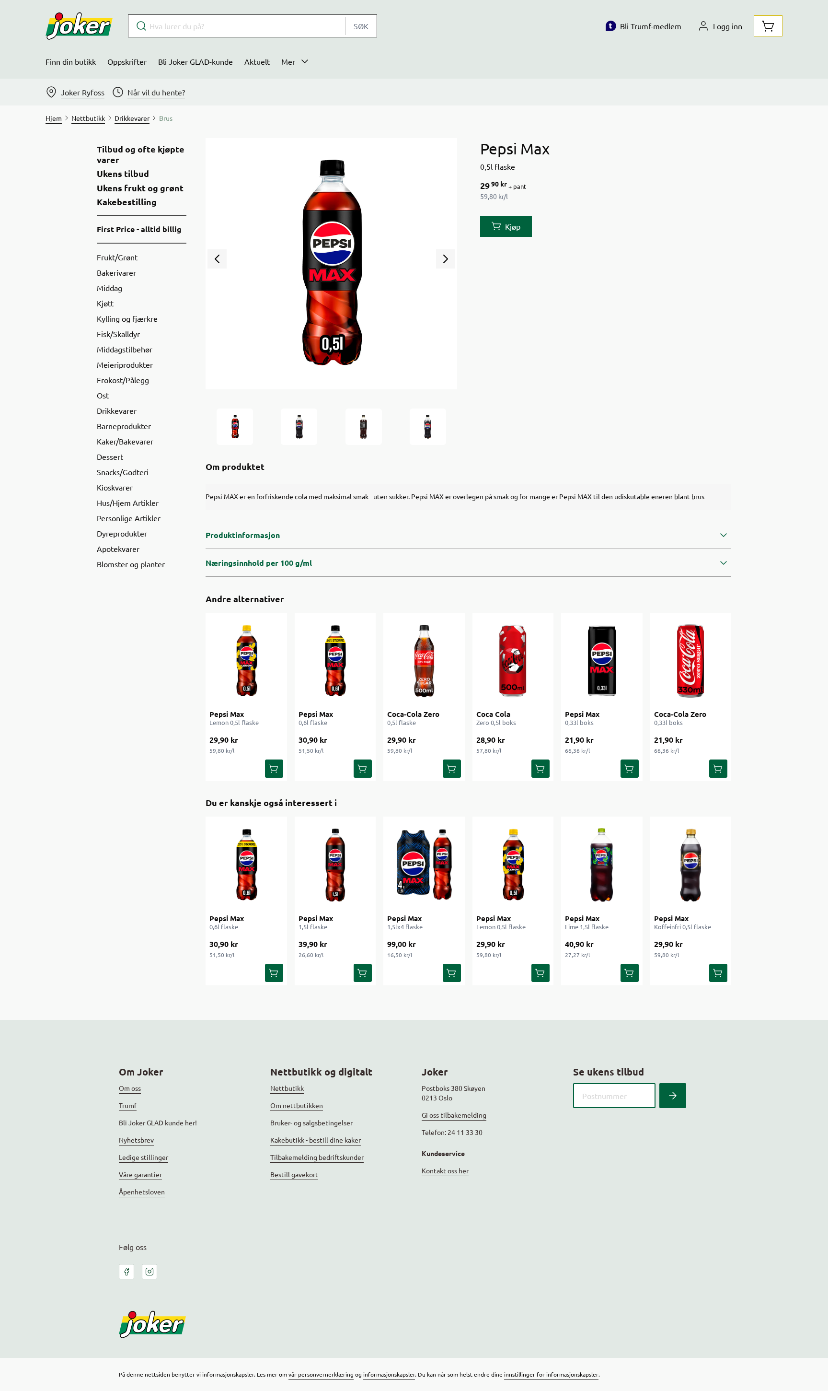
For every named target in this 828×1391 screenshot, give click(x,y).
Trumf (128, 1105)
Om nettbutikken (296, 1105)
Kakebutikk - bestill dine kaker (315, 1139)
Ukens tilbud (123, 173)
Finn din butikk (71, 61)
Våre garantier (140, 1174)
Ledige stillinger (143, 1157)
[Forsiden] (299, 427)
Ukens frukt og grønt (140, 188)
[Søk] (672, 1095)
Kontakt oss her (445, 1170)
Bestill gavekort (294, 1174)
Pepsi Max (226, 714)
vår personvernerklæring (321, 1374)
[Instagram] (149, 1271)
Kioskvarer (115, 487)
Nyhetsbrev (136, 1139)
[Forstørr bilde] (331, 263)
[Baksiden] (363, 427)
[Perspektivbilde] (428, 427)
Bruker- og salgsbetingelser (311, 1122)
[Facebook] (126, 1271)
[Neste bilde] (445, 259)
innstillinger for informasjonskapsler (551, 1374)
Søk (361, 26)
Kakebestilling (127, 202)
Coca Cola (493, 714)
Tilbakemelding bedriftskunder (317, 1157)
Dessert (110, 456)
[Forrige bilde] (217, 259)
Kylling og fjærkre (127, 318)
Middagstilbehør (124, 349)
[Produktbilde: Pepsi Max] (235, 427)
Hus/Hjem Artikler (128, 502)
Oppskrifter (127, 61)
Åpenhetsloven (142, 1191)
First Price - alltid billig (139, 229)
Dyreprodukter (122, 533)
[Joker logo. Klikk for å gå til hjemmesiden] (79, 26)
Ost (103, 395)
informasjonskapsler (389, 1374)
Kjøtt (105, 303)
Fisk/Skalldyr (118, 334)
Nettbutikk (287, 1088)
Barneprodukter (124, 426)
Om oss (130, 1088)
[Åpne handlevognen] (768, 25)
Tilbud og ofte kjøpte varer (140, 154)
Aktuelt (257, 61)
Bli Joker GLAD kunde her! (158, 1122)
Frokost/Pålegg (123, 380)
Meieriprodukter (125, 364)
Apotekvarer (118, 548)
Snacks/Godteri (123, 472)
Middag (109, 287)
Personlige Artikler (129, 518)
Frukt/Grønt (117, 257)
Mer (288, 61)
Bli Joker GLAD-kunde (195, 61)
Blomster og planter (131, 564)
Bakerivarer (116, 272)
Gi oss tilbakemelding (454, 1114)
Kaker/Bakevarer (125, 441)
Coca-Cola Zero (413, 714)
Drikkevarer (117, 410)
